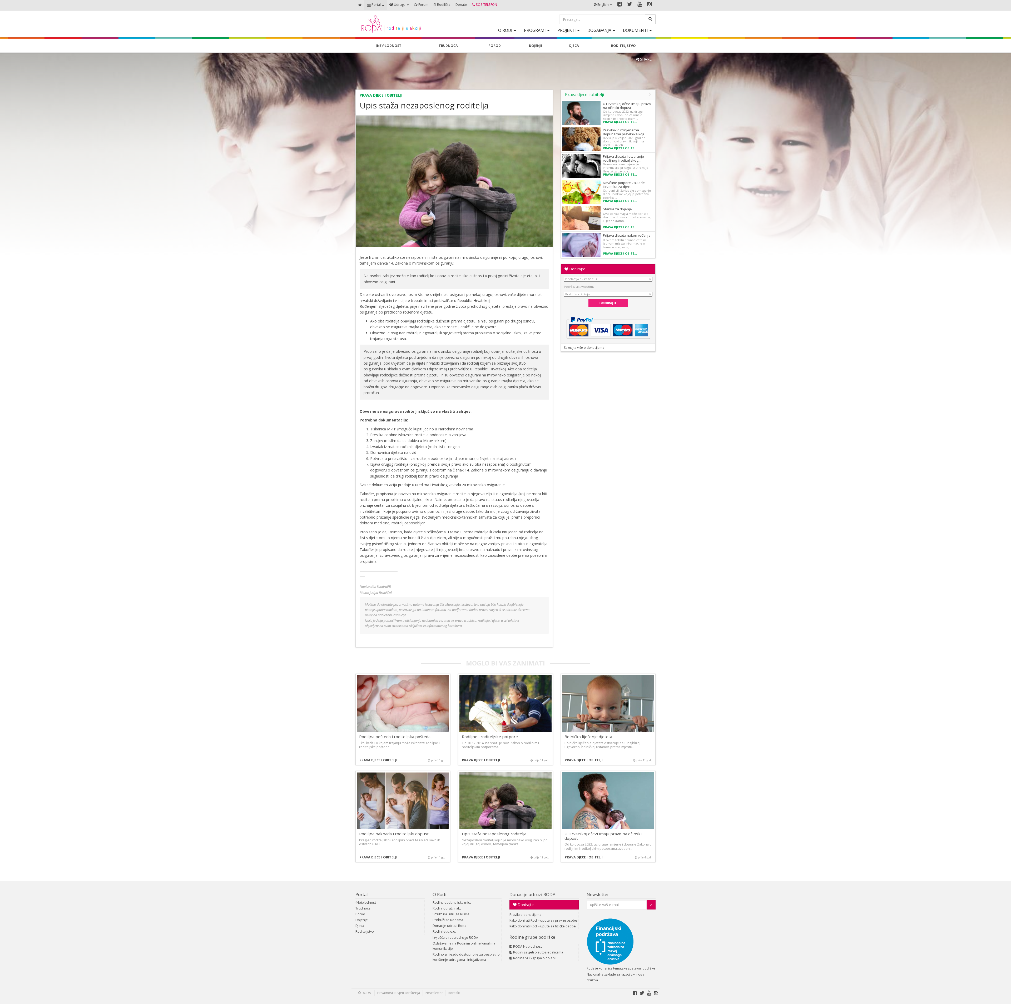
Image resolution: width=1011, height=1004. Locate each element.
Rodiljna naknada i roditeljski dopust (394, 833)
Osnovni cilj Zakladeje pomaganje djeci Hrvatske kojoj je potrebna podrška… (627, 194)
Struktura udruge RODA (451, 914)
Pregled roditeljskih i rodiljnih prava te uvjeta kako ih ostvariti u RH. (399, 842)
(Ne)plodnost (365, 902)
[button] (375, 5)
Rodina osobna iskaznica (452, 902)
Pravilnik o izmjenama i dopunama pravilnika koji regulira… (623, 134)
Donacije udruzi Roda (449, 925)
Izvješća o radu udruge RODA (455, 937)
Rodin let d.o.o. (444, 931)
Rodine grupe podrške (532, 937)
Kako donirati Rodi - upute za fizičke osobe (542, 926)
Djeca (359, 925)
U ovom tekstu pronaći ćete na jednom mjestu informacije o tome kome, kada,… (625, 243)
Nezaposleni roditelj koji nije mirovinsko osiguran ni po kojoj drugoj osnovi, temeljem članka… (505, 842)
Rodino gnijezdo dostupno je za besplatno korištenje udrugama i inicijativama (466, 957)
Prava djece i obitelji (381, 95)
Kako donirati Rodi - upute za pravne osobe (543, 920)
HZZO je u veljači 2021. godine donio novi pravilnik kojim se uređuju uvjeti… (624, 141)
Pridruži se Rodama (448, 920)
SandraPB (384, 586)
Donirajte (576, 268)
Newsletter (598, 894)
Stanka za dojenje (617, 209)
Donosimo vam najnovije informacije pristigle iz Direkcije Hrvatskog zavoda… (625, 167)
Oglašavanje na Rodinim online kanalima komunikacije (464, 946)
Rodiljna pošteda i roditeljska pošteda (394, 736)
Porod (360, 914)
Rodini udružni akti (447, 908)
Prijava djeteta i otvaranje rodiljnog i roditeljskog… (623, 158)
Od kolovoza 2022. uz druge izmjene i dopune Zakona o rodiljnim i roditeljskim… (623, 115)
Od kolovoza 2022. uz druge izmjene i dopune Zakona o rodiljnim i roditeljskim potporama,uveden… (608, 846)
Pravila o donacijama (525, 914)
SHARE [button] (645, 59)
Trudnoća (362, 908)
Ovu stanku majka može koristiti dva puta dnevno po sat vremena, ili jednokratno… (627, 217)
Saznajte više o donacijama (584, 347)
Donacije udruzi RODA (532, 894)
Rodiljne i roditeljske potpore (490, 736)
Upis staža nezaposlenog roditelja (494, 833)
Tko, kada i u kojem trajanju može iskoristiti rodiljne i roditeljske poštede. (399, 745)
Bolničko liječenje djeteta (588, 736)
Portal (361, 894)
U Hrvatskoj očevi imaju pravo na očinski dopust (627, 105)
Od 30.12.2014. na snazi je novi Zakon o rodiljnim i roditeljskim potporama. (500, 745)
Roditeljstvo (364, 931)
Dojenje (361, 920)
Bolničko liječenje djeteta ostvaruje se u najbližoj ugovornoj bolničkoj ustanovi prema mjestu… (602, 745)
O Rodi (440, 894)
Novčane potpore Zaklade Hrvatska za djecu (624, 184)
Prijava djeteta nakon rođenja (627, 235)
